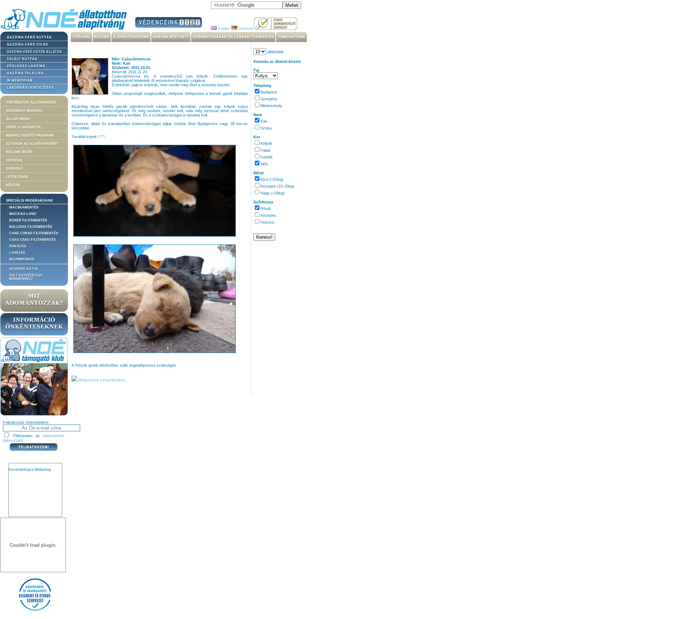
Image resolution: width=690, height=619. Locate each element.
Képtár (13, 185)
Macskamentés (23, 207)
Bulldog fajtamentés (30, 227)
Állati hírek (18, 119)
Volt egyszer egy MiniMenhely (26, 277)
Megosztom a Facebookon (101, 380)
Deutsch (245, 28)
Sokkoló (14, 168)
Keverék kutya (23, 269)
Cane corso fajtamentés (33, 233)
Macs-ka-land (22, 214)
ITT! (101, 136)
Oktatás (14, 160)
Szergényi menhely (24, 111)
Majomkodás (21, 259)
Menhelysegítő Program (30, 135)
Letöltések (17, 177)
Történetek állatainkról (31, 102)
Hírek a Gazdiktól (24, 127)
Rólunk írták (19, 152)
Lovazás (17, 253)
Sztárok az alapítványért (32, 144)
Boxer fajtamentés (28, 220)
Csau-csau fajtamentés (32, 240)
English (223, 28)
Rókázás (17, 246)
